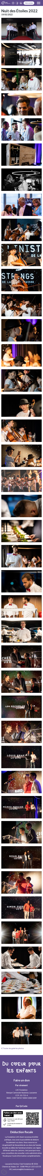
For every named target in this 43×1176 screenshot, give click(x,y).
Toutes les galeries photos (13, 1048)
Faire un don (29, 3)
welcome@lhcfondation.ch (23, 1169)
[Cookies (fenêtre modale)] (4, 1172)
